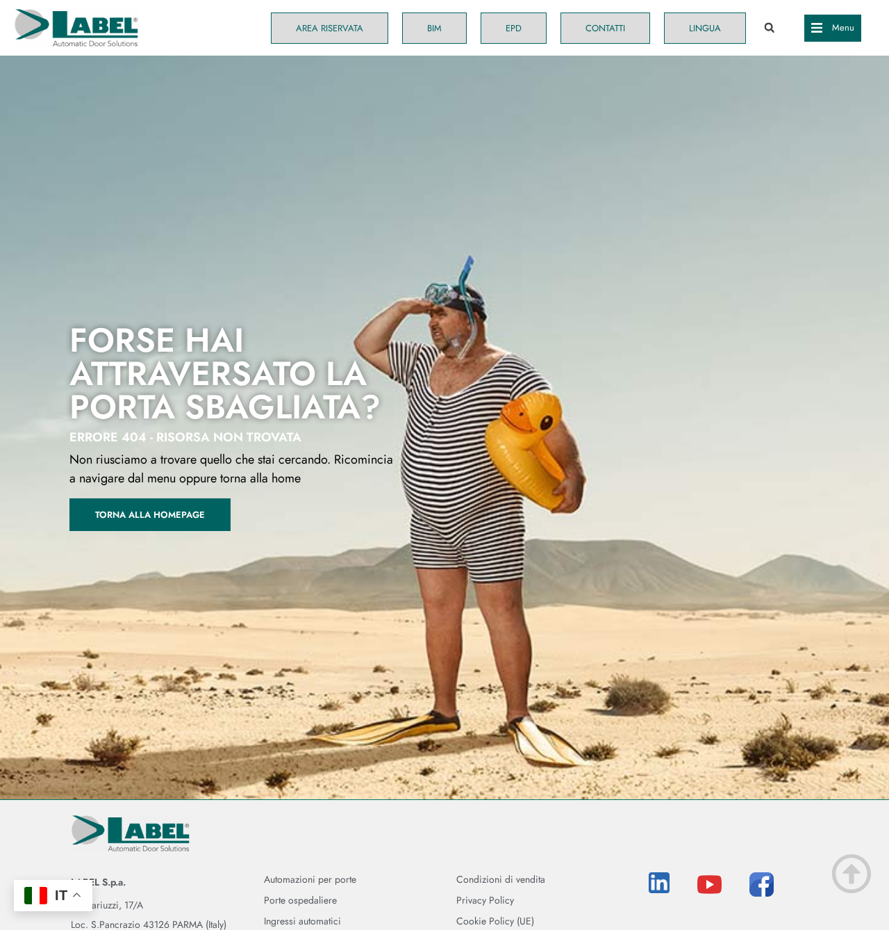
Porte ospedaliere (300, 900)
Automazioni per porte (310, 879)
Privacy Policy (485, 900)
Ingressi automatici (302, 921)
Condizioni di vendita (500, 879)
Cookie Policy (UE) (495, 921)
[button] (769, 28)
